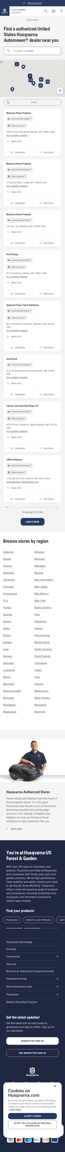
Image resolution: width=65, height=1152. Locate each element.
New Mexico (41, 593)
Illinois (7, 635)
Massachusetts (12, 690)
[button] (33, 84)
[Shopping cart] (53, 11)
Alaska (7, 558)
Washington (41, 690)
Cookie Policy (15, 1110)
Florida (7, 607)
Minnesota (9, 704)
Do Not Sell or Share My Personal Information (32, 1124)
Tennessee (40, 663)
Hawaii (7, 621)
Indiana (7, 642)
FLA (5, 600)
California (9, 579)
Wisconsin (40, 704)
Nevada (38, 572)
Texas (37, 670)
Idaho (6, 628)
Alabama (8, 551)
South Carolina (43, 649)
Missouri (39, 551)
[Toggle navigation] (61, 11)
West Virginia (42, 697)
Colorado (8, 586)
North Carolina (42, 607)
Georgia (7, 614)
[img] (19, 118)
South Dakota (42, 656)
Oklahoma (40, 621)
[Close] (55, 1086)
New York (39, 600)
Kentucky (8, 663)
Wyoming (39, 711)
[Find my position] (60, 90)
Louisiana (9, 670)
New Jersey (41, 586)
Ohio (37, 614)
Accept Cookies (32, 1116)
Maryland (8, 684)
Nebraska (39, 565)
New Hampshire (43, 579)
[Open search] (46, 11)
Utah (37, 677)
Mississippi (9, 711)
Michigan (8, 697)
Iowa (6, 649)
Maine (6, 677)
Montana (39, 558)
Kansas (7, 656)
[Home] (4, 11)
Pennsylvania (42, 635)
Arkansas (8, 572)
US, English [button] (16, 12)
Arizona (7, 565)
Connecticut (10, 593)
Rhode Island (42, 642)
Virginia (38, 684)
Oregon (38, 628)
